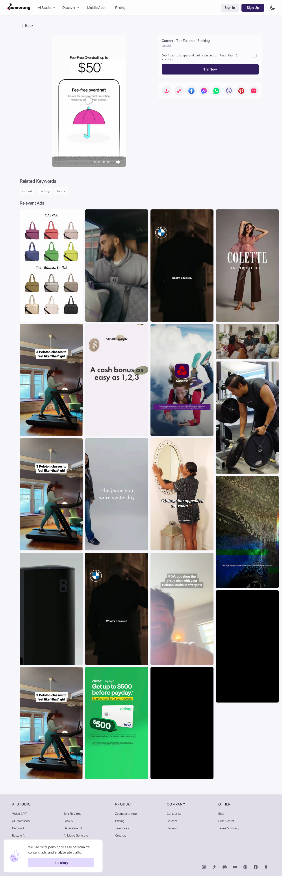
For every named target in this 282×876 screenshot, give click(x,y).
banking (45, 191)
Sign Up (253, 8)
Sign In (229, 8)
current (27, 191)
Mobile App (96, 8)
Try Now (210, 69)
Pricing (120, 8)
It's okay (61, 863)
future (61, 191)
